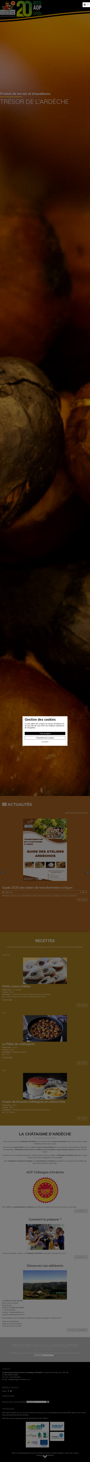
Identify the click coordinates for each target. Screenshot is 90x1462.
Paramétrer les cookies (45, 738)
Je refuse (45, 741)
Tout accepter (45, 733)
